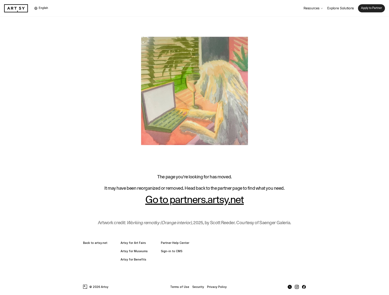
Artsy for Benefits (133, 259)
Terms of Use (179, 287)
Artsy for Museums (134, 251)
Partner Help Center (175, 242)
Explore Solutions (340, 8)
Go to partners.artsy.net (194, 200)
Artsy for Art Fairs (133, 242)
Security (198, 287)
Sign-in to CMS (171, 251)
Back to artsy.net (95, 242)
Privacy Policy (217, 287)
